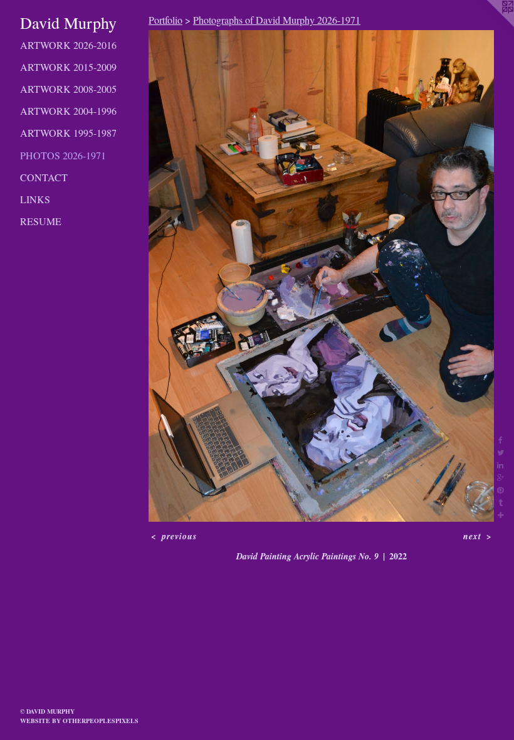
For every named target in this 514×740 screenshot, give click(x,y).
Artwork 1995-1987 (68, 132)
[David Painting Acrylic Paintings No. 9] (321, 276)
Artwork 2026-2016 (68, 44)
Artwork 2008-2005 (68, 88)
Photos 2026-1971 (63, 155)
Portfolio (165, 19)
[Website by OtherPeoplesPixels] (489, 25)
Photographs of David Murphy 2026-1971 (276, 19)
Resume (40, 221)
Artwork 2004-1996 (68, 110)
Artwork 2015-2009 (68, 66)
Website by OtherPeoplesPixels (79, 720)
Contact (44, 177)
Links (35, 199)
